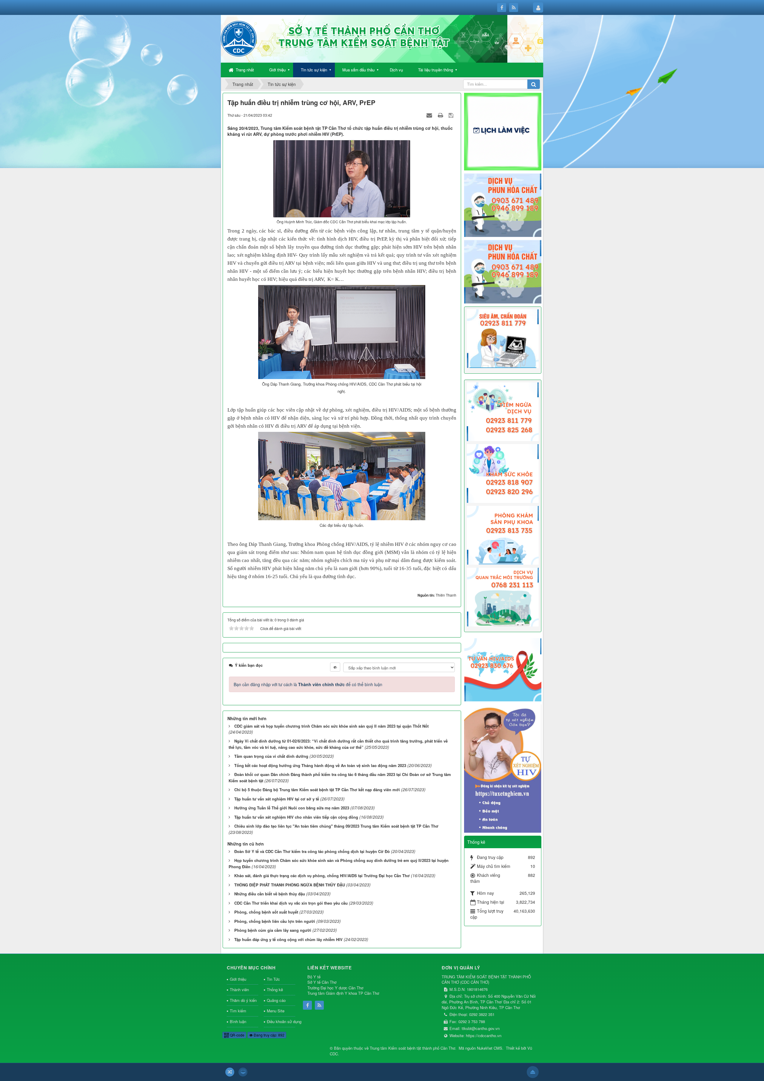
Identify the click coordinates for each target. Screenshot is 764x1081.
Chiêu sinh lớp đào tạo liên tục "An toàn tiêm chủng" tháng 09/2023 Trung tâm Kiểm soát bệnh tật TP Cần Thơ (336, 826)
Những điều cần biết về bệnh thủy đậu (269, 894)
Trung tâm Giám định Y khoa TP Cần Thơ (343, 993)
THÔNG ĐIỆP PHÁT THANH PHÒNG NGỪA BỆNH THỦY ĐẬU (289, 885)
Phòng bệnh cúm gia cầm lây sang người (272, 930)
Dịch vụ (396, 70)
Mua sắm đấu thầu (358, 70)
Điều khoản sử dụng (281, 1021)
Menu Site (275, 1011)
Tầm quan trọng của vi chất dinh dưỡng (271, 756)
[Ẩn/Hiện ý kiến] (335, 667)
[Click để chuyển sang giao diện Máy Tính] (242, 1072)
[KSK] (503, 473)
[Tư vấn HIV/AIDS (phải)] (503, 669)
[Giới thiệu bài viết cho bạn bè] (430, 115)
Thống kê (275, 989)
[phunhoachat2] (503, 271)
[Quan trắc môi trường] (503, 597)
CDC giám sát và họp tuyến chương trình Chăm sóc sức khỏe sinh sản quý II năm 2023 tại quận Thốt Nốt (331, 726)
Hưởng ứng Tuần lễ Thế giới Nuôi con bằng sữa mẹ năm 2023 (291, 808)
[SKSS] (503, 535)
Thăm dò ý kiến (243, 1000)
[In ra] (441, 115)
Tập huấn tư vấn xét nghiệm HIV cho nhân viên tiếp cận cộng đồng (296, 817)
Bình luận (238, 1021)
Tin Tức (273, 979)
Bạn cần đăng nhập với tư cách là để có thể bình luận (308, 684)
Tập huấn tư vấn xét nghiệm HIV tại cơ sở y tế (276, 799)
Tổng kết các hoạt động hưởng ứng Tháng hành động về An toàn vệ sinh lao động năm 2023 (320, 765)
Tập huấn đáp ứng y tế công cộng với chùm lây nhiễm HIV (288, 939)
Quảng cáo (276, 1000)
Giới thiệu (277, 70)
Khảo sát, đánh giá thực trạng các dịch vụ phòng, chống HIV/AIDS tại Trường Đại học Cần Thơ (322, 875)
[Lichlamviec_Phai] (503, 131)
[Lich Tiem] (503, 411)
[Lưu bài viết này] (452, 115)
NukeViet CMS (489, 1048)
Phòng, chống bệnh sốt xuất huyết (266, 912)
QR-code (236, 1034)
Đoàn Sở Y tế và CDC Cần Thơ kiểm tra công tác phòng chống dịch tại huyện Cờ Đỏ (312, 851)
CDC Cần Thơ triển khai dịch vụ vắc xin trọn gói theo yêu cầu (291, 903)
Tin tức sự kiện (314, 70)
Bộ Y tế (314, 977)
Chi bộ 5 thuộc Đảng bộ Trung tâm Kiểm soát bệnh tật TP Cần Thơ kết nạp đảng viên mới (317, 789)
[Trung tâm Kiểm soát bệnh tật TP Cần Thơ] (239, 38)
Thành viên (239, 989)
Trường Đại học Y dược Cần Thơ (335, 988)
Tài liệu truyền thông (435, 70)
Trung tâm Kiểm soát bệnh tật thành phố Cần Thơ (412, 1048)
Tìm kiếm (238, 1011)
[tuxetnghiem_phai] (503, 768)
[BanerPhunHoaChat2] (503, 204)
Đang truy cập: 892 (268, 1034)
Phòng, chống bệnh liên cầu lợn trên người (274, 921)
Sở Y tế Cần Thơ (321, 982)
